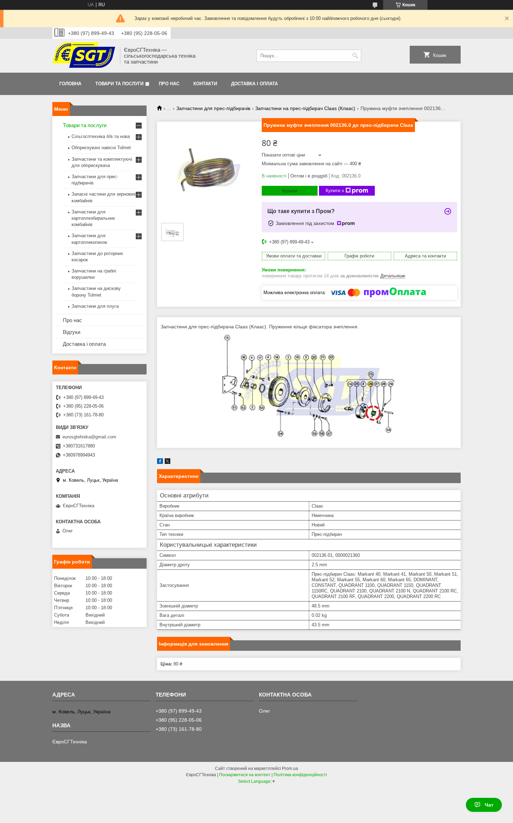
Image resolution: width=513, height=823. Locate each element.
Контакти (205, 83)
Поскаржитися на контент (244, 774)
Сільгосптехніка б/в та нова (101, 136)
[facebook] (160, 462)
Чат (489, 805)
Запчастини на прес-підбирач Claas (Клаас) (305, 108)
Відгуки (71, 332)
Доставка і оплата (254, 83)
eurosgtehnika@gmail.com (89, 436)
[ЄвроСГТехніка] (83, 55)
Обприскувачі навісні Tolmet (101, 147)
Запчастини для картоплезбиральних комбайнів (93, 218)
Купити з (335, 190)
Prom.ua (290, 768)
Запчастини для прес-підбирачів (213, 108)
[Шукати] (355, 56)
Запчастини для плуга (95, 306)
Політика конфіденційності (300, 774)
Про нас (169, 83)
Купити (289, 191)
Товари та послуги (119, 83)
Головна (70, 83)
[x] (167, 462)
